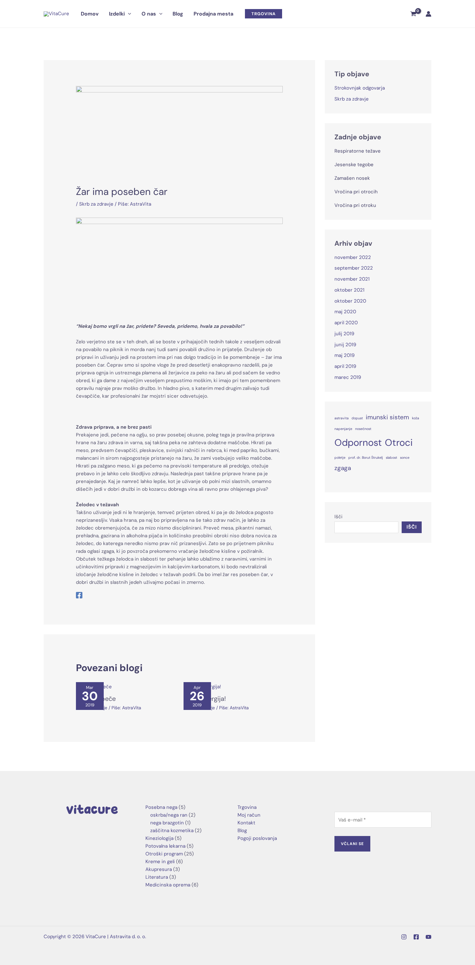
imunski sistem (387, 417)
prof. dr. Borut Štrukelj (365, 457)
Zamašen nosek (352, 178)
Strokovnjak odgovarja (359, 88)
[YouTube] (428, 937)
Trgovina (247, 807)
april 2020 (346, 322)
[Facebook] (79, 595)
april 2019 (345, 366)
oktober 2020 (350, 301)
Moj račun (249, 815)
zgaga (342, 468)
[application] (128, 13)
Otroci (399, 442)
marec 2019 (347, 377)
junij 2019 (345, 344)
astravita (341, 418)
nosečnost (363, 428)
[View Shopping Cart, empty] (413, 13)
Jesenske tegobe (354, 164)
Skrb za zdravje (96, 204)
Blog (242, 830)
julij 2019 (344, 333)
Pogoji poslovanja (257, 838)
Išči (338, 516)
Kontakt (246, 823)
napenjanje (343, 428)
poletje (339, 457)
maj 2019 (344, 355)
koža (415, 418)
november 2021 (352, 279)
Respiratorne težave (357, 151)
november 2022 (352, 257)
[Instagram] (404, 937)
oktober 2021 (349, 290)
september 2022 (353, 268)
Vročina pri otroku (355, 205)
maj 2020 (345, 311)
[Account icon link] (428, 14)
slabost (391, 457)
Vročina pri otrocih (356, 191)
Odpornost (358, 442)
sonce (404, 457)
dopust (357, 418)
